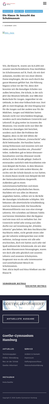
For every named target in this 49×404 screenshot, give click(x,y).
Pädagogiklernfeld (33, 11)
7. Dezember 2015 (10, 26)
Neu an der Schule (10, 361)
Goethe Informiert (10, 365)
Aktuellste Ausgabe (20, 318)
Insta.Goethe (8, 382)
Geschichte (8, 11)
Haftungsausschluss (33, 361)
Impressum (29, 357)
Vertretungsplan (9, 354)
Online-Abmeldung (10, 357)
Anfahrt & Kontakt (32, 354)
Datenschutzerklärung (34, 365)
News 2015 (19, 11)
